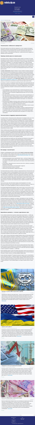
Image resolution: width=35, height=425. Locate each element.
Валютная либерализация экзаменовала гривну (12, 397)
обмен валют (13, 328)
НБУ (11, 367)
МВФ (11, 328)
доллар (7, 367)
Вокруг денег (31, 328)
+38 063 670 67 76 (17, 12)
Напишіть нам (22, 418)
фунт (14, 399)
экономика (13, 367)
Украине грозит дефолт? (7, 326)
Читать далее (4, 300)
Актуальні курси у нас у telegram (17, 9)
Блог (22, 417)
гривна (7, 399)
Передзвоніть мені (17, 7)
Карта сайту (22, 419)
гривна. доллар (9, 328)
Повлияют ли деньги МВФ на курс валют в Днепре (12, 291)
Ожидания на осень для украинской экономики (12, 365)
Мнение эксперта (31, 367)
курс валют (9, 367)
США (16, 328)
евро (10, 399)
